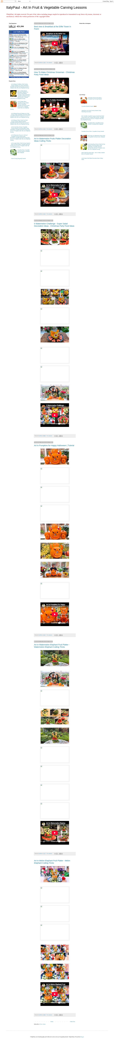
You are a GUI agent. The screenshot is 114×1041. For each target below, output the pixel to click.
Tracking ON (23, 77)
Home (52, 1021)
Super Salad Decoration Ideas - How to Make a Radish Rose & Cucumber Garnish (93, 153)
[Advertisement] (19, 190)
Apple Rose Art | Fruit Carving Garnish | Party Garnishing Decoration (91, 111)
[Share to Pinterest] (62, 63)
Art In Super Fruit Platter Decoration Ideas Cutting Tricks (92, 158)
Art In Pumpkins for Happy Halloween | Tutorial (54, 445)
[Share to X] (58, 63)
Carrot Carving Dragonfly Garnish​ (18, 158)
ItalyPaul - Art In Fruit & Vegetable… (17, 48)
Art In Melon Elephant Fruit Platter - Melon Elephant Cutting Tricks (52, 862)
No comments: (49, 62)
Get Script (13, 77)
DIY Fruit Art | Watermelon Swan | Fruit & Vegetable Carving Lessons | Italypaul (96, 136)
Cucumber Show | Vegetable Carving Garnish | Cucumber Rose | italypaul (24, 151)
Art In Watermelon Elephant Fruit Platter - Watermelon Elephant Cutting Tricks (51, 646)
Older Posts (72, 1021)
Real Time (18, 77)
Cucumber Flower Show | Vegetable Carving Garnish (92, 131)
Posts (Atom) (43, 1024)
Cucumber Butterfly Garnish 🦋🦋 (88, 106)
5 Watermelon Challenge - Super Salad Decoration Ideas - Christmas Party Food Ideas (54, 225)
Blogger (82, 1036)
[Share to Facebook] (60, 63)
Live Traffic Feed (18, 32)
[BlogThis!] (57, 63)
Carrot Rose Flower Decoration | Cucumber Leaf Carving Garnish (95, 98)
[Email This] (55, 63)
